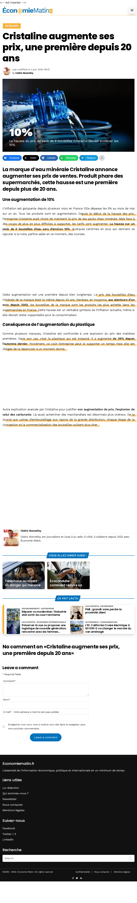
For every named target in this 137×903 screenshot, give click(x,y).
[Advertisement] (68, 264)
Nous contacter (13, 804)
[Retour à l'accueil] (62, 10)
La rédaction (11, 787)
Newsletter (10, 799)
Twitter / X (9, 834)
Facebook (9, 828)
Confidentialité (83, 872)
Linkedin (8, 839)
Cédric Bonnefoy (31, 530)
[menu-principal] (132, 10)
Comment (9, 681)
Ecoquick (11, 25)
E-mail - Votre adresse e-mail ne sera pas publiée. (31, 712)
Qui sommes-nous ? (16, 793)
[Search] (130, 858)
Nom (6, 699)
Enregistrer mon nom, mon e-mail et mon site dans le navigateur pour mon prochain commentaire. (47, 726)
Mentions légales (13, 810)
